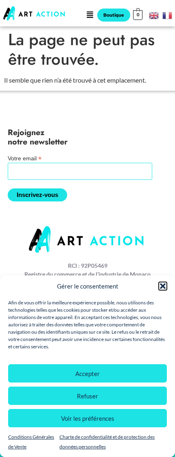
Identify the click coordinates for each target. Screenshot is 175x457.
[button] (163, 286)
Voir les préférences (87, 418)
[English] (154, 14)
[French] (167, 14)
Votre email (25, 158)
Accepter (87, 373)
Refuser (87, 396)
